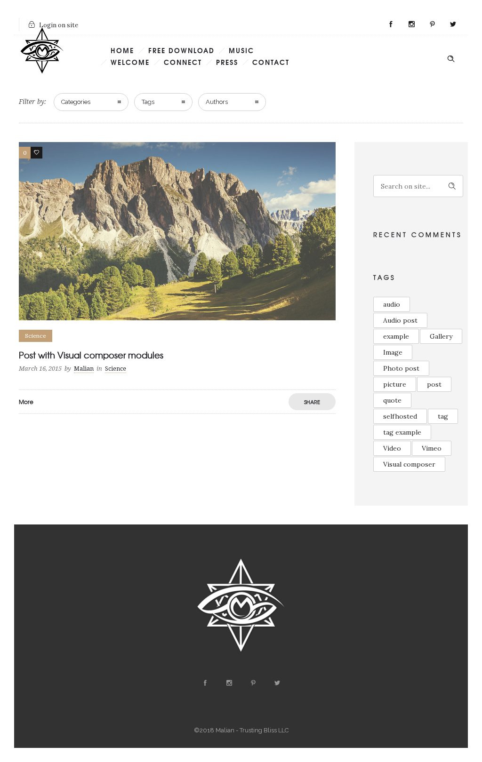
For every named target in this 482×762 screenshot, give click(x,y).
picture (394, 384)
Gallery (441, 336)
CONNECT (183, 62)
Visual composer (409, 464)
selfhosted (400, 416)
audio (391, 304)
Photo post (401, 368)
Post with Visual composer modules (91, 355)
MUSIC (241, 50)
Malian (84, 368)
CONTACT (270, 62)
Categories (75, 101)
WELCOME (130, 62)
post (434, 384)
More (26, 401)
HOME (122, 50)
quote (392, 400)
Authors (217, 101)
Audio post (400, 320)
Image (392, 352)
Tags (148, 101)
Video (392, 448)
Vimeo (432, 448)
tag (443, 416)
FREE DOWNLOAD (181, 50)
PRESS (227, 62)
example (396, 336)
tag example (402, 432)
